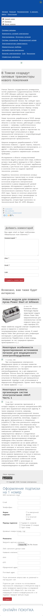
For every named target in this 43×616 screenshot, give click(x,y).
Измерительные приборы (11, 47)
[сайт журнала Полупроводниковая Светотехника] (22, 478)
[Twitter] (7, 215)
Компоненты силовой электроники (15, 34)
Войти (4, 14)
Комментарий (10, 238)
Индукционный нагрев (27, 40)
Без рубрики (9, 211)
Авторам (5, 12)
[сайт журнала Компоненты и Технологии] (7, 478)
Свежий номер (10, 19)
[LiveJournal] (13, 215)
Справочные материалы (11, 57)
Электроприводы (8, 37)
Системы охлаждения (10, 40)
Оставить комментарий (13, 213)
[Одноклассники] (9, 215)
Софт (24, 53)
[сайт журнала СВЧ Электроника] (36, 478)
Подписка (8, 21)
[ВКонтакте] (4, 215)
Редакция (12, 12)
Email (7, 265)
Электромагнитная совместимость (15, 44)
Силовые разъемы (9, 30)
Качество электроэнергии (11, 53)
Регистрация (12, 14)
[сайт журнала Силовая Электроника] (21, 474)
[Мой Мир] (11, 215)
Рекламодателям (23, 12)
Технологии (31, 53)
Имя (6, 258)
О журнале (34, 12)
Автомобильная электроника (13, 50)
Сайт (6, 272)
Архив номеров (10, 24)
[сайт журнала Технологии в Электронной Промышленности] (34, 474)
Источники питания (23, 37)
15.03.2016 (8, 209)
